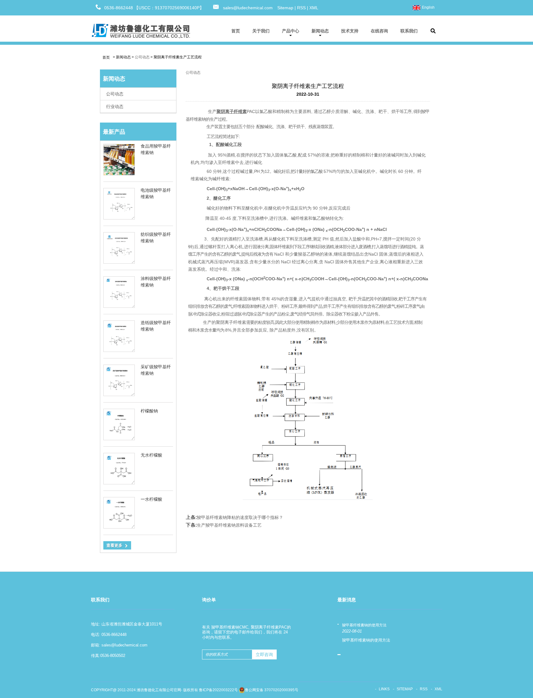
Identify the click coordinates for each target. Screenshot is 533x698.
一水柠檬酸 (151, 499)
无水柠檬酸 (151, 455)
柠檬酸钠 (149, 410)
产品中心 (290, 30)
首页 (235, 30)
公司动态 (142, 57)
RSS (301, 7)
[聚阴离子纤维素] (308, 416)
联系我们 (409, 30)
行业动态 (114, 106)
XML (313, 7)
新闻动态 (320, 30)
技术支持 (349, 30)
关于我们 (261, 30)
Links (384, 689)
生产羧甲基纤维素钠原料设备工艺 (229, 525)
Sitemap (285, 7)
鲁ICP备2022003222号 (218, 690)
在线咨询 (379, 30)
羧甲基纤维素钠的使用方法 (364, 625)
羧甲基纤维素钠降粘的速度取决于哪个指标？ (240, 517)
